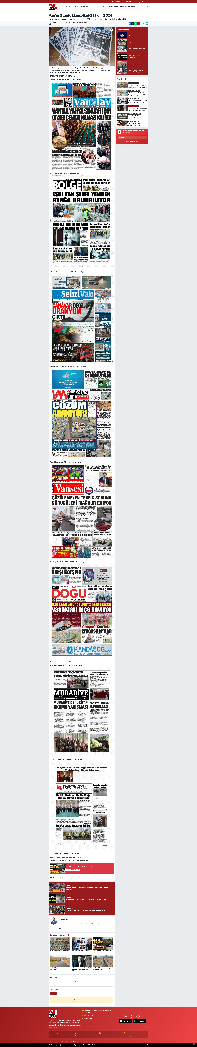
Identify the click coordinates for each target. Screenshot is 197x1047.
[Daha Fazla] (138, 23)
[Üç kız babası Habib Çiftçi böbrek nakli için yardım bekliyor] (82, 943)
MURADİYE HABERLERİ (134, 113)
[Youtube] (133, 1016)
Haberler (51, 12)
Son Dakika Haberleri (106, 1036)
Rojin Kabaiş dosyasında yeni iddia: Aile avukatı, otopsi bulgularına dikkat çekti (82, 969)
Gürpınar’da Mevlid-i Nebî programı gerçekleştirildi (137, 94)
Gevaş (86, 1041)
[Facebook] (125, 1016)
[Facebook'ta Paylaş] (130, 23)
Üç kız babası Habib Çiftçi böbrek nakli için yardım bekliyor (137, 101)
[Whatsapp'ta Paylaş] (135, 23)
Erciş (63, 1041)
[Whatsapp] (136, 1016)
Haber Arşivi (129, 1036)
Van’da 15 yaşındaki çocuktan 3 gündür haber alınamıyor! (135, 117)
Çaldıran (77, 1041)
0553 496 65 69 (88, 1015)
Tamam (146, 1044)
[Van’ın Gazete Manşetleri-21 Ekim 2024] (82, 46)
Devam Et (61, 926)
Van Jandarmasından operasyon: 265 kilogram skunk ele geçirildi (137, 86)
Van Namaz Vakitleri (106, 1033)
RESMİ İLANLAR (130, 6)
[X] (128, 1016)
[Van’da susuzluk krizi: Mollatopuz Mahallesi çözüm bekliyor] (103, 943)
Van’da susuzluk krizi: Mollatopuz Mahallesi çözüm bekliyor (136, 124)
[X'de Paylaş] (132, 23)
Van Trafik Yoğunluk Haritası (132, 1033)
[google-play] (139, 1021)
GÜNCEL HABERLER (60, 12)
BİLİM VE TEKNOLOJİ (112, 6)
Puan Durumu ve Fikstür (57, 1036)
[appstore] (125, 1021)
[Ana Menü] (147, 7)
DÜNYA (121, 6)
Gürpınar (91, 1041)
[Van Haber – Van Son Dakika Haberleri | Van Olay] (53, 6)
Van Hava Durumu (81, 1033)
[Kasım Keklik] (53, 920)
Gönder (53, 993)
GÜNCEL (75, 6)
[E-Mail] (60, 929)
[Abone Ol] (147, 23)
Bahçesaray (101, 1041)
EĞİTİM (102, 6)
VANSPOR (69, 6)
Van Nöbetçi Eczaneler (57, 1033)
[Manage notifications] (194, 1044)
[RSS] (139, 1016)
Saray (106, 1041)
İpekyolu (51, 1041)
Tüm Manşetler (80, 1036)
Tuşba (55, 1041)
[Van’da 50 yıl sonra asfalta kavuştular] (60, 960)
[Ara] (144, 7)
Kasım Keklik (63, 920)
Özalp (72, 1041)
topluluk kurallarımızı (64, 999)
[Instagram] (131, 1016)
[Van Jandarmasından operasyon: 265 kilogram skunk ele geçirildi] (60, 943)
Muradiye (68, 1041)
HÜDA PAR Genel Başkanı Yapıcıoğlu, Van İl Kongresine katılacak (137, 109)
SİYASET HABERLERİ (134, 106)
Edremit (60, 1041)
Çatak (95, 1041)
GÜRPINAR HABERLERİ (134, 90)
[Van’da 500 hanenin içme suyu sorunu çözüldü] (103, 960)
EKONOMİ (89, 6)
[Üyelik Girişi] (147, 1)
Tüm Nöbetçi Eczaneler (133, 141)
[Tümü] (146, 79)
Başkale (82, 1041)
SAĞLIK (96, 6)
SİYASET (82, 6)
